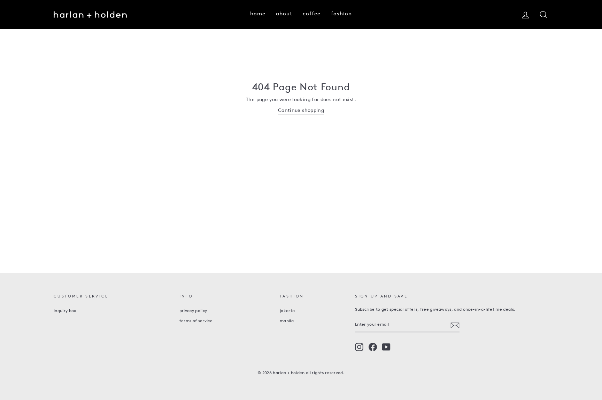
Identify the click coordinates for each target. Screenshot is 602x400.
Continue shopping (301, 110)
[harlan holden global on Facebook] (373, 347)
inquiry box (65, 311)
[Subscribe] (455, 325)
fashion (341, 14)
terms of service (196, 321)
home (257, 14)
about (284, 14)
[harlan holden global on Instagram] (359, 347)
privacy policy (193, 311)
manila (287, 321)
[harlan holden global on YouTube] (386, 347)
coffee (312, 14)
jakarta (287, 311)
